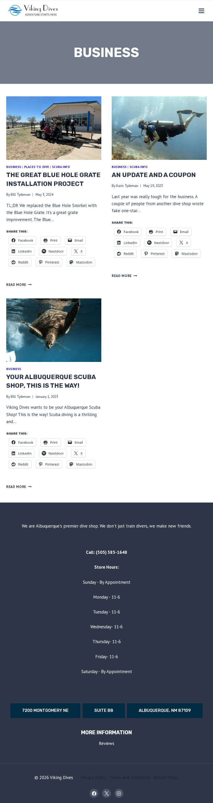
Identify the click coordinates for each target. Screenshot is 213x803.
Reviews (106, 743)
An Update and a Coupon (154, 175)
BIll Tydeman (20, 194)
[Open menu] (201, 10)
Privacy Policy (93, 777)
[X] (106, 793)
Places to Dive (36, 167)
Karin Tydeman (127, 185)
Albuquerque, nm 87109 (165, 710)
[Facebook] (94, 793)
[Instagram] (119, 793)
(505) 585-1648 (111, 552)
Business (13, 167)
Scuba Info (61, 167)
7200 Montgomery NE (45, 710)
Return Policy (166, 777)
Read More (19, 284)
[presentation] (53, 128)
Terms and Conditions (129, 777)
